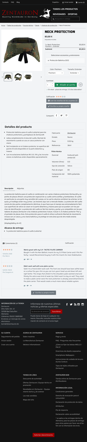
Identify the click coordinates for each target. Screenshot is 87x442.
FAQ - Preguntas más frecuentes (68, 340)
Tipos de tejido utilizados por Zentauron (67, 366)
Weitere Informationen (31, 344)
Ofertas (72, 14)
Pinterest (66, 115)
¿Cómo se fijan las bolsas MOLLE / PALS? (69, 345)
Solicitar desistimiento (43, 435)
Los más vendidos (30, 395)
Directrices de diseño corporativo (68, 351)
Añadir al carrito (65, 84)
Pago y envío (61, 336)
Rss (75, 305)
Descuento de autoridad (32, 378)
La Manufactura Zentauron (33, 340)
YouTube (79, 305)
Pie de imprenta (62, 410)
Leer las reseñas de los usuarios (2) (63, 100)
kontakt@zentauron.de (10, 324)
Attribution (60, 406)
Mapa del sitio (28, 399)
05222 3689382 (16, 316)
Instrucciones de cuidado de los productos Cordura (69, 360)
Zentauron (71, 133)
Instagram (83, 305)
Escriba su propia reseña (59, 106)
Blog (18, 2)
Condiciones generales (64, 391)
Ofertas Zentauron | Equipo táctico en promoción (37, 383)
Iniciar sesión (6, 340)
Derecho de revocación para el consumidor (67, 396)
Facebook (67, 305)
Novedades (59, 14)
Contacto (5, 2)
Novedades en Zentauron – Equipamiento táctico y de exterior (36, 390)
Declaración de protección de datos (69, 402)
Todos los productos (65, 9)
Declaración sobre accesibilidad (68, 414)
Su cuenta (5, 333)
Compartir (56, 115)
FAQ (12, 2)
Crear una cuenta (7, 344)
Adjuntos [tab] (20, 188)
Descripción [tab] (9, 188)
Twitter (71, 305)
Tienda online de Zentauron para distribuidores (68, 379)
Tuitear (61, 115)
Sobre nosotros (29, 336)
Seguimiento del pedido (10, 336)
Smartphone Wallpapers (65, 355)
